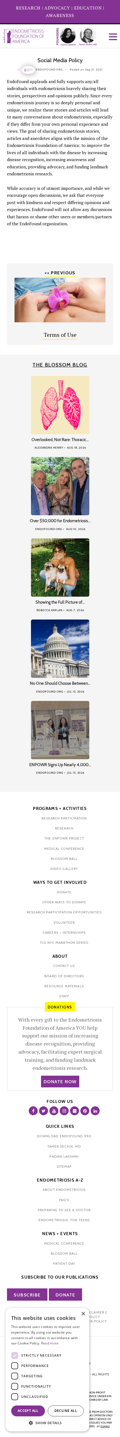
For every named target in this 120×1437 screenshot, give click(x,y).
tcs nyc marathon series (64, 942)
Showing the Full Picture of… (60, 602)
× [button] (83, 1314)
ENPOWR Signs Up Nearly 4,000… (60, 764)
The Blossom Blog (60, 365)
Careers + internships (64, 932)
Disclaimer (93, 1312)
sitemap (64, 1166)
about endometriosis (64, 1189)
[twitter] (43, 1110)
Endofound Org (48, 529)
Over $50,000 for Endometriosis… (60, 520)
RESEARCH (28, 8)
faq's (64, 1200)
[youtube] (53, 1110)
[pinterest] (84, 1110)
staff (64, 996)
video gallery (64, 869)
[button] (47, 1423)
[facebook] (33, 1110)
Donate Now (60, 1081)
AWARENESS (60, 15)
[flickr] (74, 1110)
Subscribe (27, 1295)
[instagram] (64, 1110)
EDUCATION (88, 8)
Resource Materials (64, 986)
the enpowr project (64, 838)
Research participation (64, 818)
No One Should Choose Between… (60, 683)
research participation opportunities (64, 912)
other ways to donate (64, 902)
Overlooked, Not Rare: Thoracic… (60, 439)
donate (64, 892)
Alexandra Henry (49, 447)
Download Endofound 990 (64, 1136)
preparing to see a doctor (64, 1210)
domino (105, 1426)
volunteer (64, 922)
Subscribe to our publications (60, 1277)
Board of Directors (64, 976)
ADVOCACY (57, 8)
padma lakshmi (64, 1156)
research (64, 828)
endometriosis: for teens (64, 1220)
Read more (50, 1343)
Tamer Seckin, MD (64, 1146)
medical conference (64, 848)
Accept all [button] (28, 1410)
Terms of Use (60, 334)
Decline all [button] (65, 1410)
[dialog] (47, 1369)
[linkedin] (95, 1110)
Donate (65, 1295)
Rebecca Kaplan (50, 610)
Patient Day (64, 1263)
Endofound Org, (50, 69)
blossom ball (64, 859)
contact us (64, 966)
